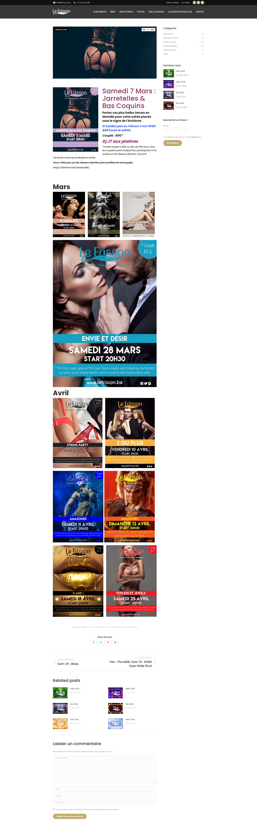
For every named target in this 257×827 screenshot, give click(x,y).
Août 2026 (74, 688)
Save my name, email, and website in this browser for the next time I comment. (87, 809)
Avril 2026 (74, 719)
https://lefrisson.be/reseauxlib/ (71, 167)
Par (99, 627)
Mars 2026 (130, 719)
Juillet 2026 (130, 688)
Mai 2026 (130, 704)
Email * (166, 125)
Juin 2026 (74, 704)
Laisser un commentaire (127, 627)
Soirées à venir (61, 30)
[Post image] (60, 693)
